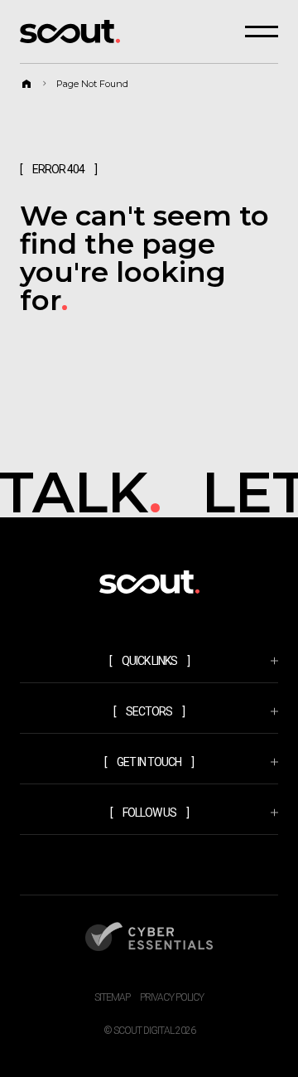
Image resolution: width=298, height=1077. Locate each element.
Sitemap (112, 997)
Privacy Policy (172, 997)
